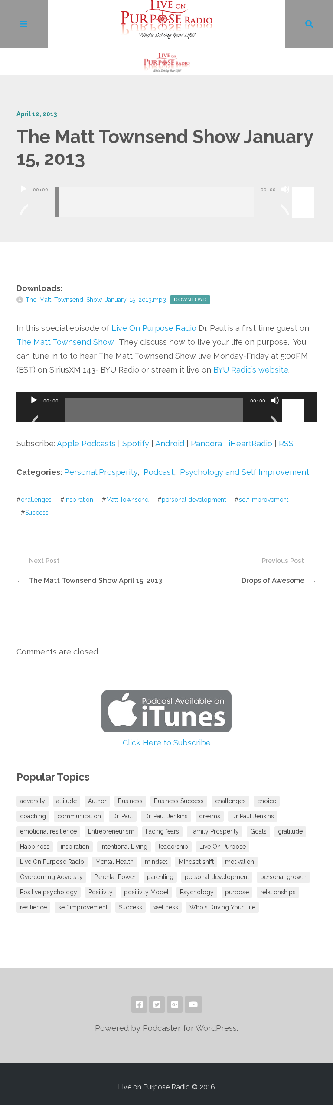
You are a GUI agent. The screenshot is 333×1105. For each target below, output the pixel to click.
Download (190, 300)
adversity (32, 801)
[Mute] (285, 200)
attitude (66, 801)
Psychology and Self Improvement (244, 472)
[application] (166, 195)
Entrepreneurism (111, 831)
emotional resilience (48, 831)
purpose (237, 892)
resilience (33, 907)
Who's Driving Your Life (222, 907)
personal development (194, 499)
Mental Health (114, 861)
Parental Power (115, 876)
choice (266, 801)
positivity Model (146, 892)
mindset (156, 861)
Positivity (100, 892)
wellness (165, 907)
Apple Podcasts (86, 443)
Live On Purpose (222, 846)
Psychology (197, 892)
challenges (36, 499)
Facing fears (162, 831)
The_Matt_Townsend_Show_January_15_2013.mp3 (96, 299)
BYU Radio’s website (250, 369)
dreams (209, 816)
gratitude (290, 831)
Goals (258, 831)
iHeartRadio (250, 443)
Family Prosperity (214, 831)
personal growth (283, 876)
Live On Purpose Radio (153, 328)
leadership (173, 846)
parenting (160, 876)
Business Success (179, 801)
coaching (33, 816)
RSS (286, 443)
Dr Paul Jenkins (253, 816)
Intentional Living (124, 846)
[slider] (304, 188)
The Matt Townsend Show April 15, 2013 (95, 580)
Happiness (34, 846)
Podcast (159, 472)
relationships (278, 892)
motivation (239, 861)
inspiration (79, 499)
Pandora (206, 443)
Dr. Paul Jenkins (166, 816)
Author (97, 801)
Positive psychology (48, 892)
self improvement (263, 499)
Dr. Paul (122, 816)
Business (130, 801)
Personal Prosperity (100, 472)
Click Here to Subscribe (167, 742)
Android (169, 443)
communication (79, 816)
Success (37, 512)
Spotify (135, 443)
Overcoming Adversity (51, 876)
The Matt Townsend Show (65, 342)
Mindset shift (196, 861)
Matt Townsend (127, 499)
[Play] (23, 200)
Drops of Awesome (273, 580)
